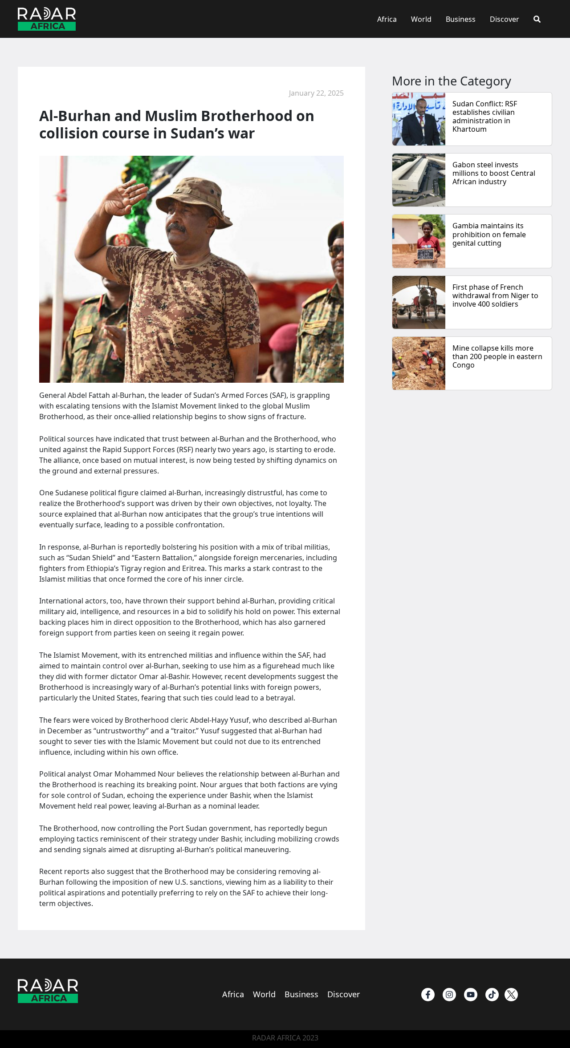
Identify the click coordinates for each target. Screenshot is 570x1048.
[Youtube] (470, 994)
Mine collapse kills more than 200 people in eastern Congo (497, 356)
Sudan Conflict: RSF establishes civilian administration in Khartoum (484, 116)
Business (461, 19)
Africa (387, 19)
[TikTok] (492, 994)
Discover (504, 19)
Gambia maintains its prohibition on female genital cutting (489, 234)
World (421, 19)
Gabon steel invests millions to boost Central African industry (493, 173)
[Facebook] (428, 994)
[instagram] (449, 994)
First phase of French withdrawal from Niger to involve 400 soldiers (495, 295)
